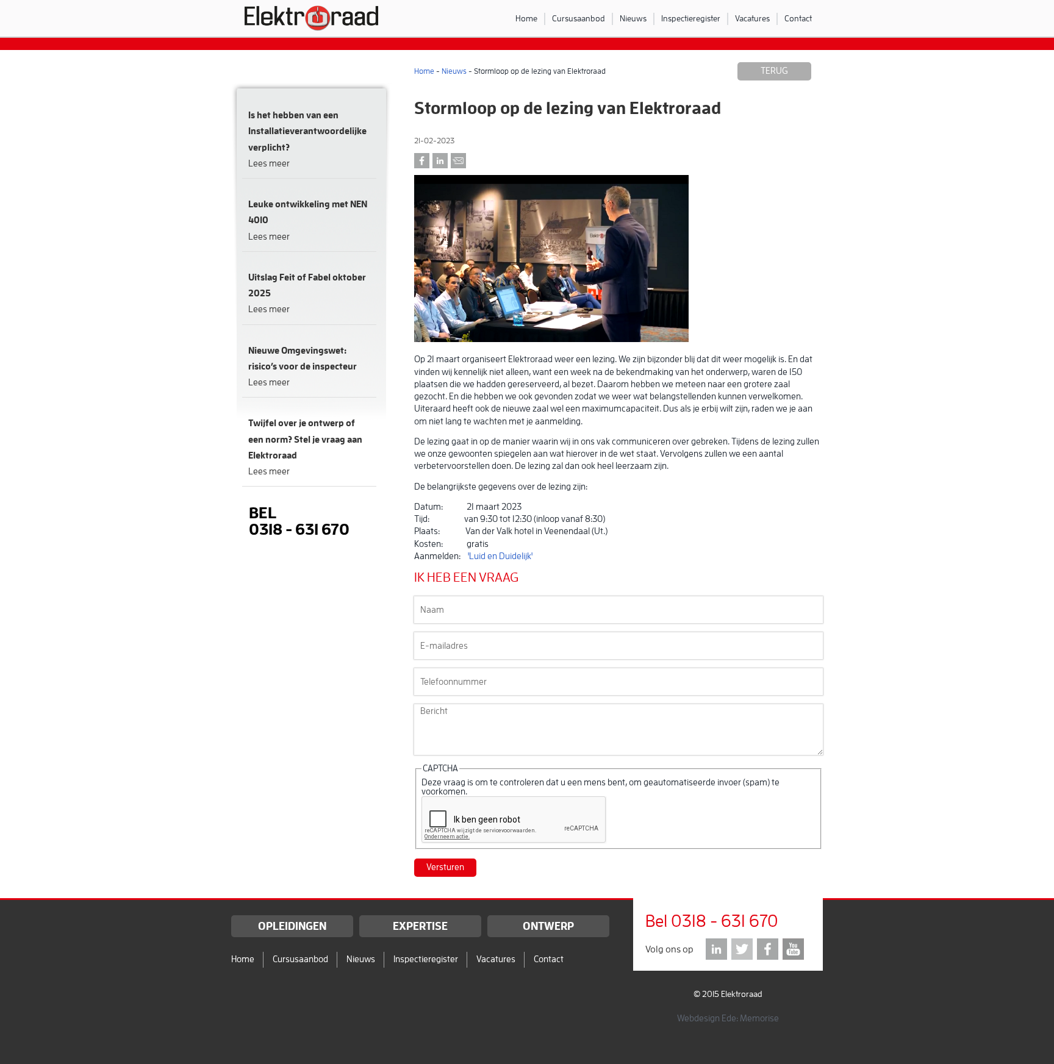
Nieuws (633, 18)
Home (526, 18)
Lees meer (269, 163)
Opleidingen (292, 926)
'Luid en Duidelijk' (500, 556)
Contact (798, 18)
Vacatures (752, 18)
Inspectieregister (690, 18)
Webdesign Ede (706, 1018)
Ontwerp (548, 926)
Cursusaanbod (578, 18)
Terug (774, 71)
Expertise (420, 926)
